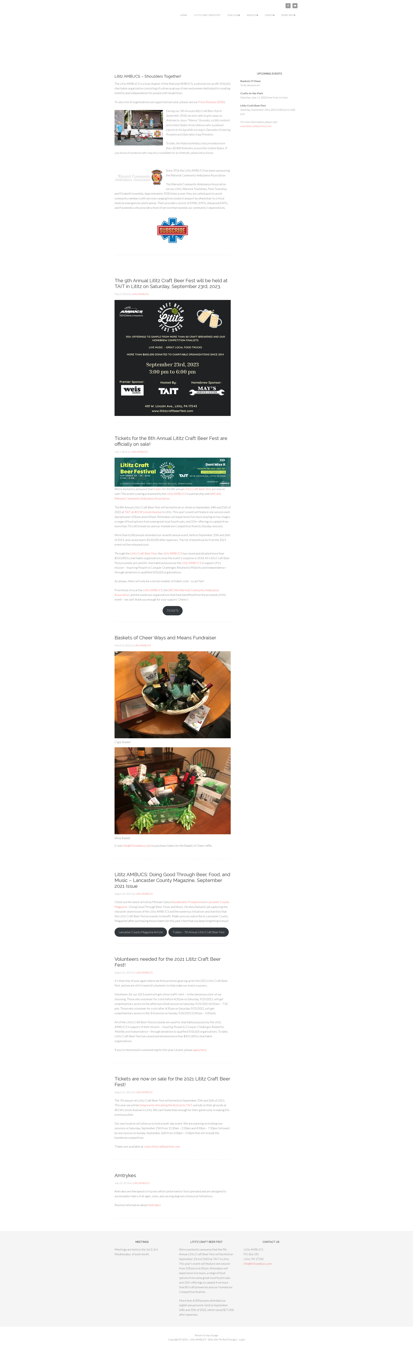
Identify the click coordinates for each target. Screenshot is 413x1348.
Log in (242, 1339)
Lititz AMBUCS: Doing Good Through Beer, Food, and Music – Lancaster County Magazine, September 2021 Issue (172, 880)
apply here (199, 1050)
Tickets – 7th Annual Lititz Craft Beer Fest (199, 932)
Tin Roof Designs (228, 1339)
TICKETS (172, 610)
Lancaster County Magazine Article (141, 932)
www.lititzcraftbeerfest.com (162, 1146)
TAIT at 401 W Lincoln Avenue (143, 512)
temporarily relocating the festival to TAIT (165, 1105)
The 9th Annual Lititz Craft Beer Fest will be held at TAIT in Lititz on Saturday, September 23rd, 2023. (171, 283)
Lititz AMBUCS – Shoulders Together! (148, 76)
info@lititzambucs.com (137, 845)
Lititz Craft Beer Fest (197, 489)
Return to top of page (206, 1335)
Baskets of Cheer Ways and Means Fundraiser (165, 637)
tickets (157, 489)
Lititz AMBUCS (140, 14)
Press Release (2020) (211, 102)
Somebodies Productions (187, 902)
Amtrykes (125, 1175)
